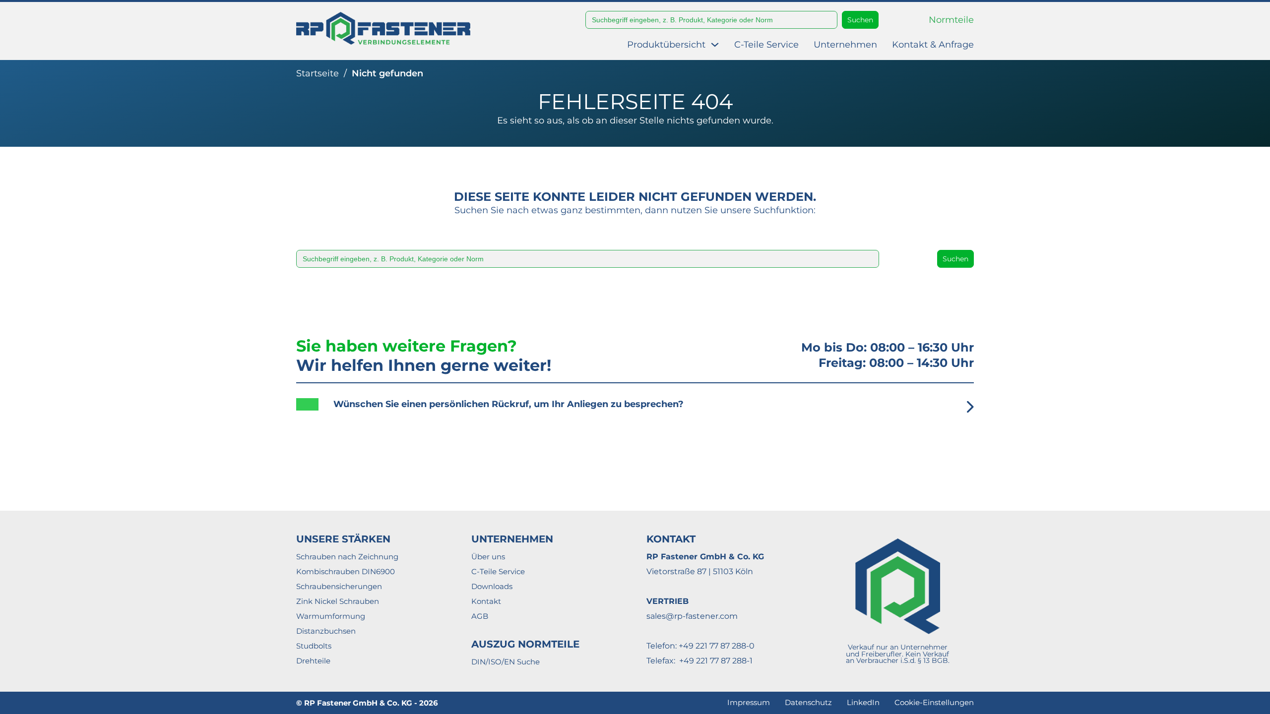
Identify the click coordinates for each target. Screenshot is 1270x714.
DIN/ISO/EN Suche (505, 661)
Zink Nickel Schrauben (337, 601)
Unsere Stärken (343, 539)
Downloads (491, 586)
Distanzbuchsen (326, 631)
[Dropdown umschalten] (714, 44)
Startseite (317, 73)
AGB (479, 616)
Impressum (748, 702)
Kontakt (486, 601)
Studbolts (313, 646)
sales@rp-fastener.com (692, 616)
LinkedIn (863, 702)
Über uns (488, 556)
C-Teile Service (766, 44)
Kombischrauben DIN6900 (345, 571)
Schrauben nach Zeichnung (347, 556)
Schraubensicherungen (339, 586)
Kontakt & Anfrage (933, 44)
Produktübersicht (666, 44)
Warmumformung (330, 616)
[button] (635, 411)
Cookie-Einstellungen (934, 702)
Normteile (951, 19)
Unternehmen (845, 44)
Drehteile (313, 660)
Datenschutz (808, 702)
